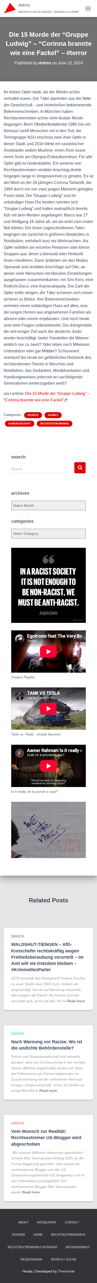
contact (72, 1222)
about (23, 1222)
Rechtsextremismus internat (32, 1247)
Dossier (18, 1234)
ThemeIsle (66, 1271)
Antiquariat (46, 1222)
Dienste (33, 415)
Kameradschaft (19, 423)
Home (38, 1234)
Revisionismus (78, 1247)
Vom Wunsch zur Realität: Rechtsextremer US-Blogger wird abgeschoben (46, 1137)
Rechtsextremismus (54, 423)
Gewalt (53, 415)
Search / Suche (63, 1259)
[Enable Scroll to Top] (87, 1273)
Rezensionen (31, 1259)
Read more (76, 1001)
